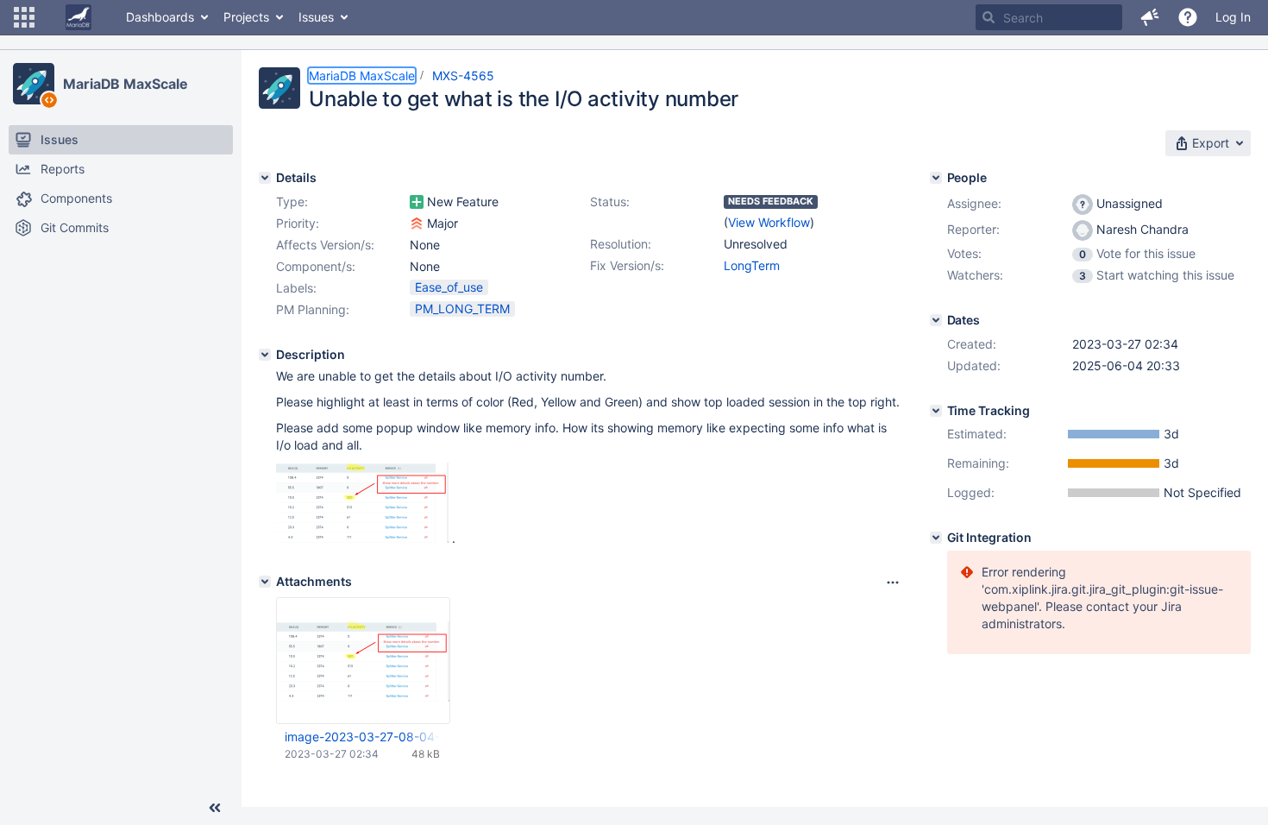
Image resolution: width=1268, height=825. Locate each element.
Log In (1233, 16)
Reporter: (973, 229)
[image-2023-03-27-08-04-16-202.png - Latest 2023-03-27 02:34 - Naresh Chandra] (363, 661)
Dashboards (160, 16)
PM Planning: (312, 309)
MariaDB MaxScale (125, 83)
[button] (24, 17)
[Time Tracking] (936, 411)
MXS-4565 (463, 75)
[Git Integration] (936, 538)
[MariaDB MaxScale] (33, 83)
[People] (936, 178)
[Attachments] (265, 582)
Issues (316, 16)
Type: (292, 201)
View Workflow (769, 222)
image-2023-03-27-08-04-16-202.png (362, 736)
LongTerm (752, 265)
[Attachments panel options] (893, 582)
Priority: (297, 223)
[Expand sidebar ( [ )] (215, 808)
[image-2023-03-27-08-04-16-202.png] (362, 538)
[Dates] (936, 320)
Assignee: (974, 203)
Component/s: (315, 266)
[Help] (1188, 17)
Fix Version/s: (627, 265)
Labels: (296, 287)
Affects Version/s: (325, 244)
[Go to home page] (78, 17)
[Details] (265, 178)
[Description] (265, 355)
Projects (246, 16)
